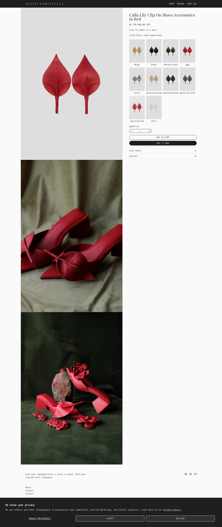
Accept (110, 518)
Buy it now (163, 143)
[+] (149, 131)
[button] (71, 84)
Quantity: (134, 126)
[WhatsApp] (190, 474)
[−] (131, 131)
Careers (29, 490)
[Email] (195, 474)
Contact (29, 494)
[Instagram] (186, 474)
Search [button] (180, 4)
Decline (180, 518)
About (28, 487)
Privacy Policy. (172, 510)
